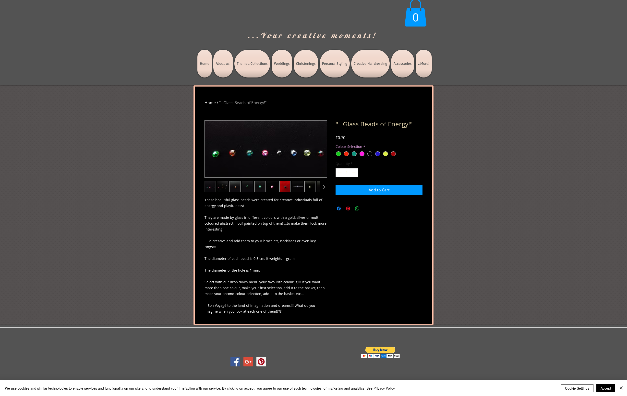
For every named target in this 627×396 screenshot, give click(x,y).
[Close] (621, 388)
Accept (606, 388)
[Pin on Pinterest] (348, 208)
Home (210, 102)
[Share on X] (367, 208)
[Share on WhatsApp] (357, 208)
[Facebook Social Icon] (235, 361)
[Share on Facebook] (339, 208)
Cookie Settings (577, 388)
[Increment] (354, 172)
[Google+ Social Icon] (248, 361)
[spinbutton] (346, 172)
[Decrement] (339, 172)
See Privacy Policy (380, 388)
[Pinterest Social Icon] (261, 361)
